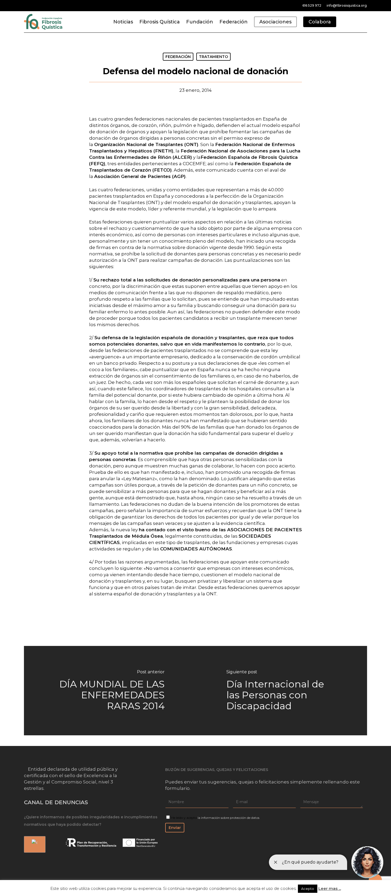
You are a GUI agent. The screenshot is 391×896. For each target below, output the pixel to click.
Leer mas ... (329, 888)
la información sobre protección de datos (228, 818)
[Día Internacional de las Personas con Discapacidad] (281, 690)
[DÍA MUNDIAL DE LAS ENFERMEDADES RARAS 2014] (110, 690)
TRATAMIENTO (213, 56)
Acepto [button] (307, 888)
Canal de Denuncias (56, 802)
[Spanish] (34, 844)
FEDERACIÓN (178, 56)
